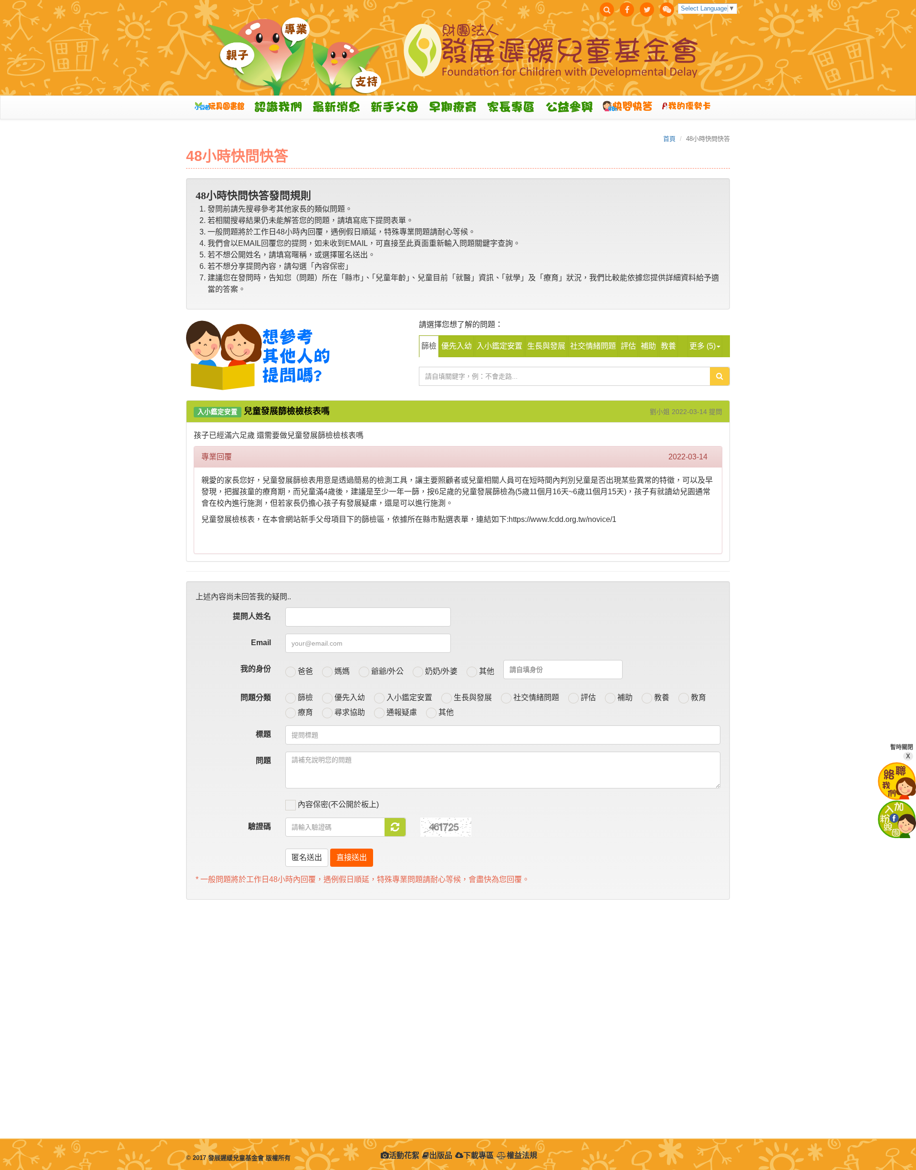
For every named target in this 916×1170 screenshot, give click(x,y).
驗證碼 (259, 826)
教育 (697, 697)
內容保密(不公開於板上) (337, 804)
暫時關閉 (901, 752)
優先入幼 (456, 346)
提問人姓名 (252, 616)
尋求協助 (349, 712)
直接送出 (351, 857)
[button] (280, 106)
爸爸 (304, 671)
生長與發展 (546, 346)
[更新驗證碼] (395, 827)
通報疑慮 (401, 712)
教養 (668, 346)
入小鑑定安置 (499, 346)
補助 (648, 346)
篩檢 (429, 346)
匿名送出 (306, 857)
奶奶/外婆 (440, 671)
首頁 (669, 138)
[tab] (458, 411)
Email (261, 642)
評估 (628, 346)
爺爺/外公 (386, 671)
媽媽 (341, 671)
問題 (263, 760)
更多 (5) (702, 346)
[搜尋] (607, 10)
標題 (263, 734)
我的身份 (255, 669)
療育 (304, 712)
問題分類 (255, 697)
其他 (485, 671)
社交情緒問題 (593, 346)
